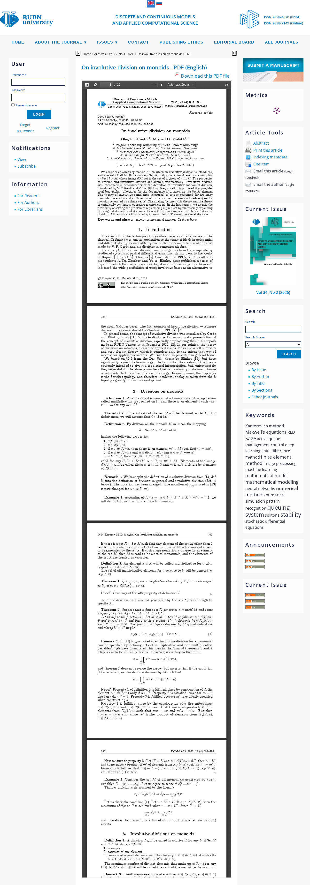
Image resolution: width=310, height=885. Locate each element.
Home (18, 42)
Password (18, 90)
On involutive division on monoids (160, 54)
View (21, 159)
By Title (257, 383)
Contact (138, 42)
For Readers (28, 195)
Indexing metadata (270, 157)
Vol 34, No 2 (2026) (273, 292)
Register (53, 128)
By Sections (261, 390)
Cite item (261, 164)
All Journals (281, 42)
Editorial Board (234, 42)
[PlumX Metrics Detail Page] (277, 110)
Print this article (267, 150)
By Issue (258, 369)
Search (250, 322)
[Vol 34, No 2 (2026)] (273, 284)
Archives (100, 54)
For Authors (28, 202)
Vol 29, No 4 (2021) (121, 54)
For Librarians (30, 209)
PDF (188, 54)
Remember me (26, 105)
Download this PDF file (205, 76)
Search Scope (254, 337)
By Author (260, 376)
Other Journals (264, 397)
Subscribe (26, 166)
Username (18, 75)
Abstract (261, 143)
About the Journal (58, 42)
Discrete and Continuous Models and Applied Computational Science (155, 20)
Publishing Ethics (181, 42)
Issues (105, 42)
